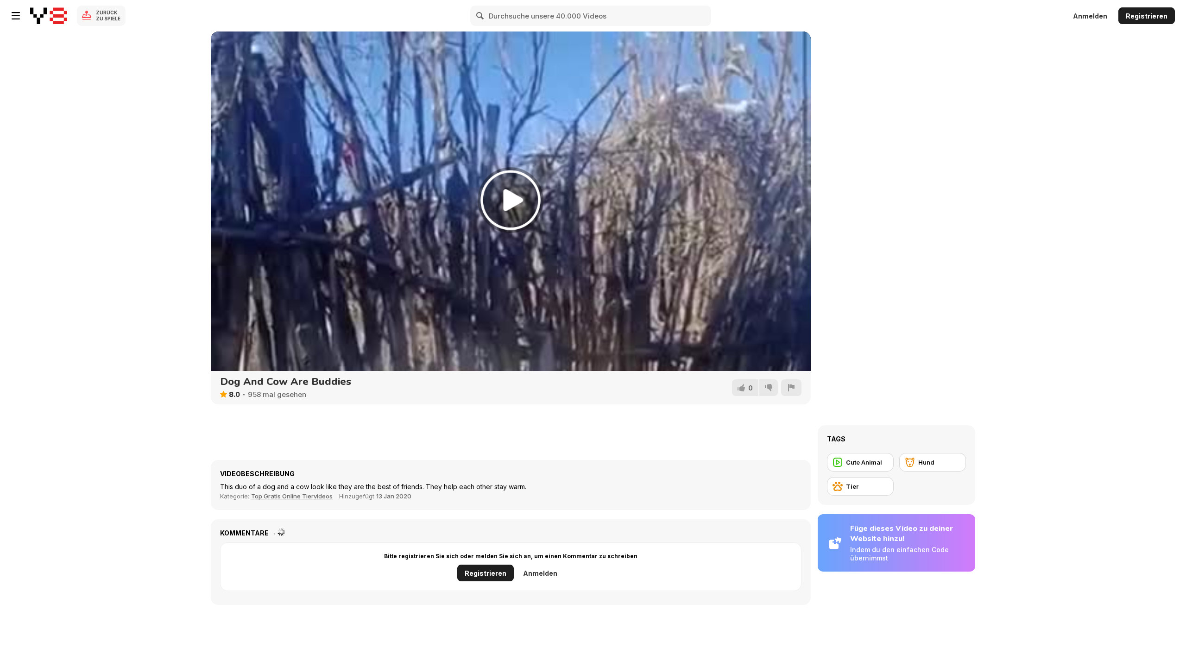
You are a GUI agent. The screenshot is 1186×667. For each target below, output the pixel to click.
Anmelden (1090, 16)
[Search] (480, 16)
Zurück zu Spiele (108, 15)
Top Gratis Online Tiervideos (292, 496)
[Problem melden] (791, 387)
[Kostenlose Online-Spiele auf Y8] (49, 15)
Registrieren (1146, 16)
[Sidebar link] (15, 15)
